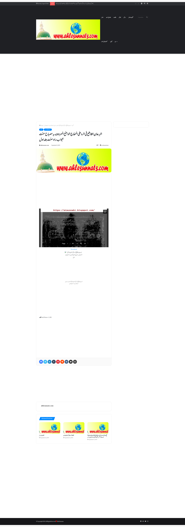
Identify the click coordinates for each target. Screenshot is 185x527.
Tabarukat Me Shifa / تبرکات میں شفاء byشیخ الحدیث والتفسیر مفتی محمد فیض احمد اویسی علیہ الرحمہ (97, 436)
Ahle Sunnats (60, 521)
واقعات (115, 17)
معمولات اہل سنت (104, 42)
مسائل (125, 17)
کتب (73, 125)
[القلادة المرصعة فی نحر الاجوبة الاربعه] (73, 428)
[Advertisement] (92, 71)
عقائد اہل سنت (108, 17)
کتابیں (111, 42)
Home (41, 125)
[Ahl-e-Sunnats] (68, 29)
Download (74, 249)
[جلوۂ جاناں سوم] (49, 428)
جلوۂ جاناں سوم (41, 435)
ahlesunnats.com (45, 145)
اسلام (102, 17)
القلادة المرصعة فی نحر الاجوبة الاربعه (68, 435)
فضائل (120, 17)
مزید (115, 42)
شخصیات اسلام (131, 17)
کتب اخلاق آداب (47, 130)
